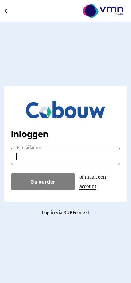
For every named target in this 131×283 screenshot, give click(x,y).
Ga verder (43, 182)
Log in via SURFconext (65, 212)
